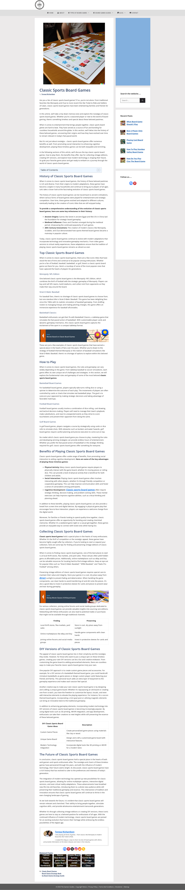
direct (43, 578)
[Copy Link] (83, 849)
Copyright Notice (81, 887)
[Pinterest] (68, 849)
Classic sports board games (80, 489)
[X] (72, 849)
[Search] (142, 100)
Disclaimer (118, 887)
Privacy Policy (93, 887)
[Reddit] (79, 849)
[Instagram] (76, 849)
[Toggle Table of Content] (97, 170)
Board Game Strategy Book (51, 873)
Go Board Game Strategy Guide (53, 876)
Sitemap (126, 887)
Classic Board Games (49, 871)
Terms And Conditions (106, 887)
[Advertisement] (132, 52)
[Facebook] (64, 849)
